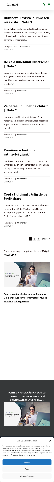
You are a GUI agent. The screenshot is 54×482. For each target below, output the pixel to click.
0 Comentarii (24, 46)
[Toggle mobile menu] (49, 4)
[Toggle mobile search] (44, 4)
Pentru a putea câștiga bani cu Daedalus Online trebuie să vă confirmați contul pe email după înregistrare (25, 298)
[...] (25, 39)
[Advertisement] (27, 343)
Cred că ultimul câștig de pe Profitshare (25, 196)
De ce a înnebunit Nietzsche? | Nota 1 (26, 64)
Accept (27, 462)
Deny (27, 469)
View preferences (27, 476)
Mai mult (7, 49)
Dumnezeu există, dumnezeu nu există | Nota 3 (26, 20)
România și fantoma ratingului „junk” (19, 152)
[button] (50, 440)
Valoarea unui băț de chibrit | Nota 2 (26, 108)
